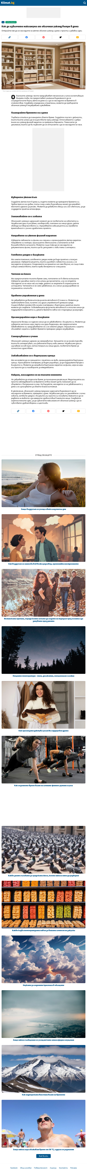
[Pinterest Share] (43, 37)
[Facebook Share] (26, 37)
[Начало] (8, 4)
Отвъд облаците (11, 22)
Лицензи (53, 1168)
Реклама (73, 1168)
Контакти (63, 1168)
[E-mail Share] (77, 37)
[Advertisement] (43, 12)
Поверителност (40, 1168)
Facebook (14, 1168)
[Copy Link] (9, 37)
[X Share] (60, 37)
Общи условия (25, 1168)
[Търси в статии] (84, 4)
